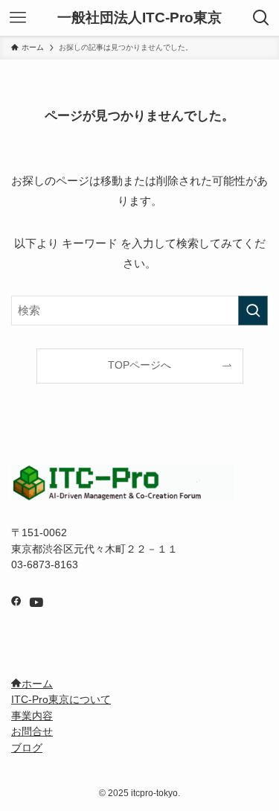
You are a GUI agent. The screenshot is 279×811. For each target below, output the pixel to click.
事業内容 (32, 716)
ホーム (37, 684)
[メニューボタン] (18, 18)
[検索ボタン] (261, 18)
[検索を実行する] (253, 310)
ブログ (26, 748)
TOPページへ (139, 365)
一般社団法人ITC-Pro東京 (139, 18)
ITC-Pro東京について (61, 699)
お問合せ (32, 731)
